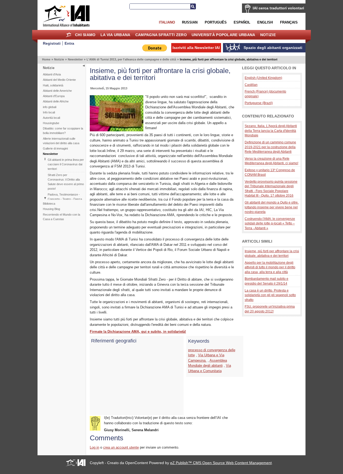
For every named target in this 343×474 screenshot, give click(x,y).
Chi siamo (85, 35)
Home (68, 35)
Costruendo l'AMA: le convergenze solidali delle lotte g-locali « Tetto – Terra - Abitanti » (270, 223)
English (265, 22)
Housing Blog (51, 209)
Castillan (251, 84)
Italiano (167, 22)
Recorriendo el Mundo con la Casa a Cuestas (61, 217)
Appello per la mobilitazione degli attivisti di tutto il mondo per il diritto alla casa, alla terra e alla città (270, 267)
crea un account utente (121, 447)
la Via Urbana (115, 35)
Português (216, 22)
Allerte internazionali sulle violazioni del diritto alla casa (61, 141)
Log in (94, 447)
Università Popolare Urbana (223, 35)
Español (242, 22)
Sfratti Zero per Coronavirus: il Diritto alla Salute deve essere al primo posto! (66, 181)
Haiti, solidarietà (53, 85)
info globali (49, 107)
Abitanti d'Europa (54, 96)
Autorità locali (51, 117)
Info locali (49, 112)
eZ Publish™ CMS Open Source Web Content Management (221, 463)
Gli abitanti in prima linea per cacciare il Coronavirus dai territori (66, 164)
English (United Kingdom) (263, 77)
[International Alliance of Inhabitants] (66, 15)
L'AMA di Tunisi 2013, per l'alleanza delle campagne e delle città (131, 59)
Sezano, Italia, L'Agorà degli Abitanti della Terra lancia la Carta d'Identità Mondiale (271, 130)
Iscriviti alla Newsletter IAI (196, 47)
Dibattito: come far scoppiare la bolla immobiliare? (63, 131)
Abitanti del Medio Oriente (59, 79)
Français (289, 22)
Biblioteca (49, 203)
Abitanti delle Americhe (57, 90)
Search (193, 6)
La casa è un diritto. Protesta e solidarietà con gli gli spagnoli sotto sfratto (270, 295)
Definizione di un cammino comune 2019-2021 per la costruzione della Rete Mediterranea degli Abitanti (270, 146)
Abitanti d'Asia (52, 74)
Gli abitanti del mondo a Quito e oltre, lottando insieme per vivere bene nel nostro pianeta (272, 207)
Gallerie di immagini (55, 148)
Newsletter (75, 59)
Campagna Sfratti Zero (161, 35)
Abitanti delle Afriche (56, 101)
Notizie (268, 35)
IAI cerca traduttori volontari (278, 8)
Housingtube (51, 123)
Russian (189, 22)
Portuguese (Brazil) (259, 103)
